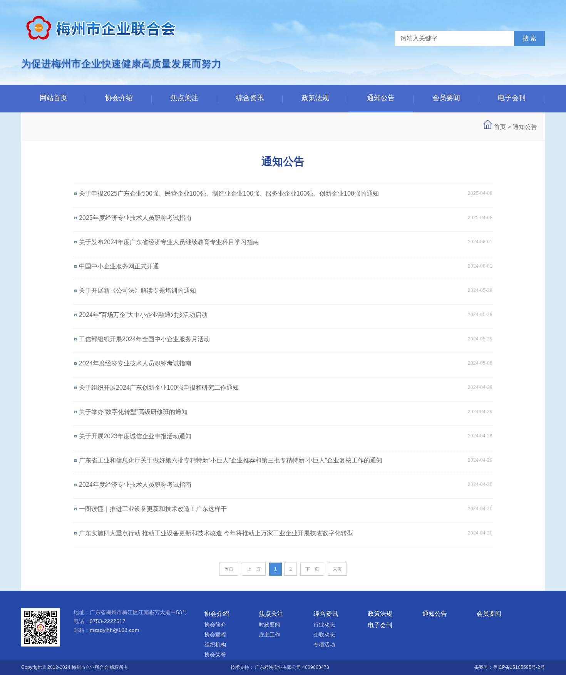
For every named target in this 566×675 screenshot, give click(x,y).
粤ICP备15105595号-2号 (519, 667)
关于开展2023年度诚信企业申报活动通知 (135, 436)
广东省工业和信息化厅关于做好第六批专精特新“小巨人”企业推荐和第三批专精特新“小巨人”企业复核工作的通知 (230, 460)
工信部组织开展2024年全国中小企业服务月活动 (144, 339)
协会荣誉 (215, 655)
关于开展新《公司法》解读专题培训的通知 (137, 290)
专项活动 (324, 645)
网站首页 (53, 98)
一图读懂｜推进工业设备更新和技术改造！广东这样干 (153, 509)
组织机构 (215, 645)
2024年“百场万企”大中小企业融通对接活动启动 (143, 315)
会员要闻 (446, 98)
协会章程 (215, 634)
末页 (337, 569)
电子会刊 (512, 98)
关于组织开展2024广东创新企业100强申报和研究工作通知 (159, 387)
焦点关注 (184, 98)
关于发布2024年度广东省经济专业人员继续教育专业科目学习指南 (169, 242)
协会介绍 (119, 98)
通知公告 (381, 98)
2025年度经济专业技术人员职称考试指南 (135, 217)
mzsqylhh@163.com (114, 630)
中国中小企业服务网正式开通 (119, 266)
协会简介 (215, 624)
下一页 (312, 569)
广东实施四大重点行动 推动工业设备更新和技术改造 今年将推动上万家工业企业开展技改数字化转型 (216, 533)
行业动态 (324, 624)
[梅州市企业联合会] (102, 46)
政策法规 (315, 98)
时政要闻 (269, 624)
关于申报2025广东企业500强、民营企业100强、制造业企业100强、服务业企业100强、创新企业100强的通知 (229, 193)
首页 (500, 127)
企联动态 (324, 634)
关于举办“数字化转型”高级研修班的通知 (133, 412)
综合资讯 (250, 98)
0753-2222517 (108, 621)
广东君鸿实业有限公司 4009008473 (292, 667)
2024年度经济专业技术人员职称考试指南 (135, 363)
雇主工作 (269, 634)
